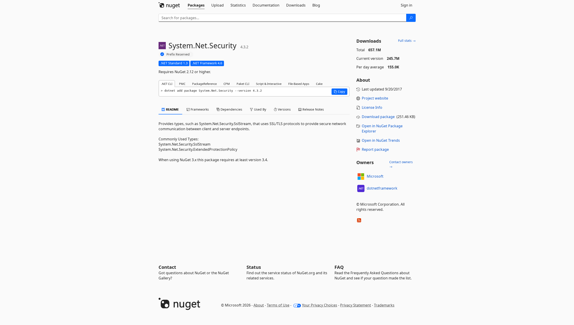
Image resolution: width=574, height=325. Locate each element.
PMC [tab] (182, 84)
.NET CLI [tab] (166, 84)
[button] (339, 91)
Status (254, 267)
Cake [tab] (319, 84)
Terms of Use (278, 305)
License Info (372, 107)
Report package (375, 149)
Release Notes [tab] (313, 109)
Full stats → (407, 40)
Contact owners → (401, 164)
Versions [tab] (284, 109)
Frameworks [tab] (199, 109)
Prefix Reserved (178, 54)
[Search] (411, 18)
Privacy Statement (355, 305)
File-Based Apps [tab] (298, 84)
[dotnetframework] (361, 188)
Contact (167, 267)
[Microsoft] (361, 176)
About (259, 305)
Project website (375, 98)
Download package (378, 116)
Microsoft (375, 176)
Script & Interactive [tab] (268, 84)
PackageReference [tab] (204, 84)
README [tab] (172, 109)
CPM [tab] (227, 84)
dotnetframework (382, 188)
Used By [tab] (259, 109)
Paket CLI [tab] (243, 84)
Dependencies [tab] (231, 109)
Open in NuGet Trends (381, 140)
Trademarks (384, 305)
